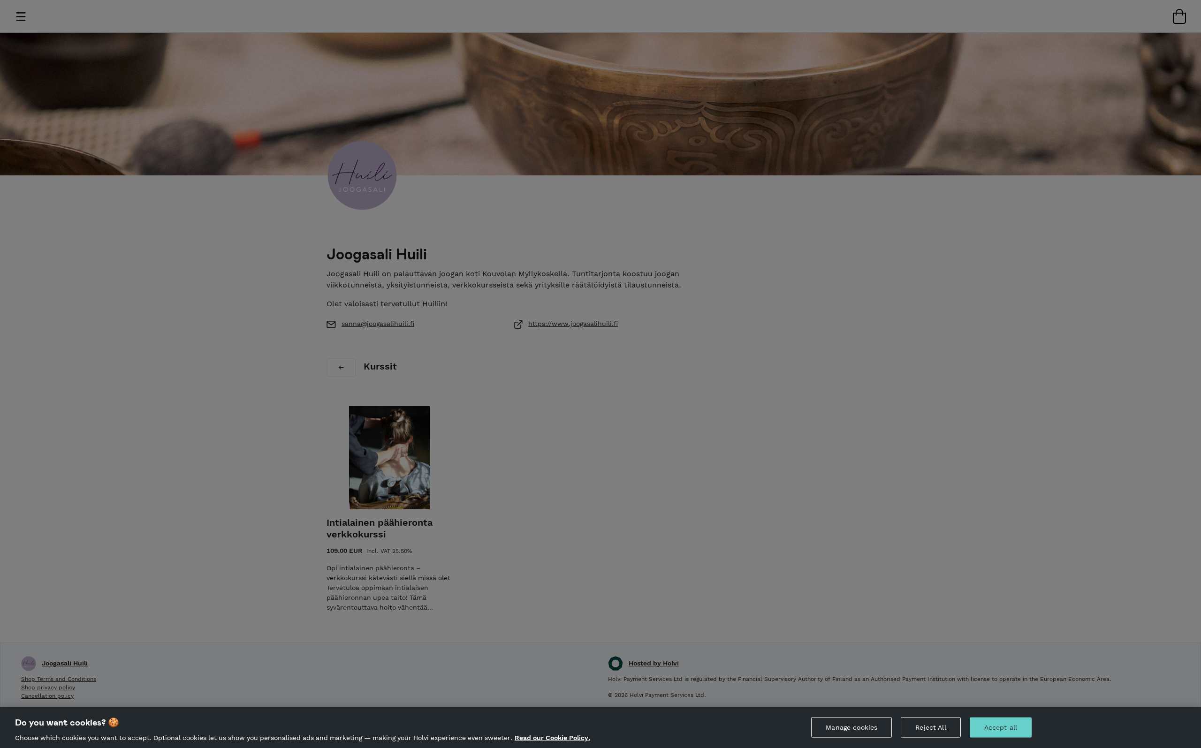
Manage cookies (851, 727)
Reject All (930, 727)
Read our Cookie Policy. (552, 737)
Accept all (1000, 727)
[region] (600, 727)
